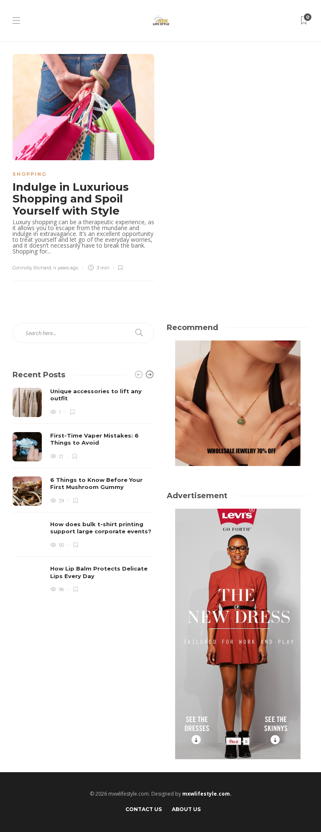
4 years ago (65, 268)
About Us (186, 809)
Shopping (29, 174)
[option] (83, 491)
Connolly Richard (32, 268)
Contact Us (143, 809)
